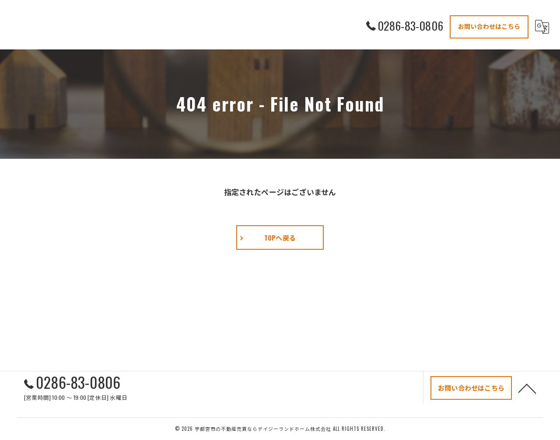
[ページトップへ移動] (527, 388)
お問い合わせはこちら (489, 26)
